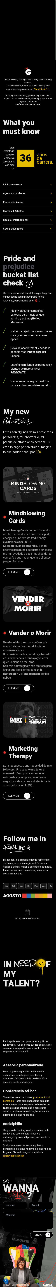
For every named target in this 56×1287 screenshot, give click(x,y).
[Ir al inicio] (7, 7)
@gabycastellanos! (13, 1155)
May (36, 886)
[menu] (50, 7)
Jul (51, 886)
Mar (21, 886)
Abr (28, 886)
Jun (43, 886)
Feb (13, 886)
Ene (6, 886)
